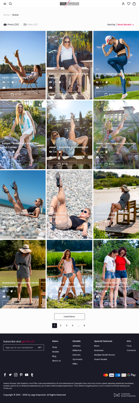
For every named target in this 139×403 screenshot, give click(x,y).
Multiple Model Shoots (104, 354)
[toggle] (5, 3)
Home (6, 14)
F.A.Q (129, 345)
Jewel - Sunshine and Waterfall (68, 147)
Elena (96, 345)
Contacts (131, 350)
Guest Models (100, 359)
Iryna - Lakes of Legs (15, 77)
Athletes (76, 345)
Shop (54, 347)
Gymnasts (77, 359)
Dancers (76, 354)
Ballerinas (77, 350)
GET (40, 347)
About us (56, 360)
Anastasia (98, 350)
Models (55, 351)
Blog (54, 356)
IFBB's (75, 363)
